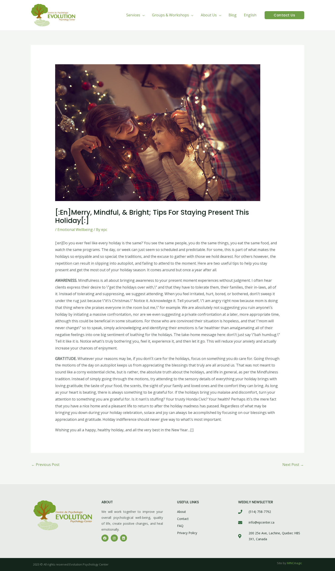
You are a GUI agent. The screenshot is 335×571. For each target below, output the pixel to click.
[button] (142, 15)
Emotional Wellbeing (75, 229)
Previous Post (45, 464)
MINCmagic (294, 563)
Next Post (293, 464)
